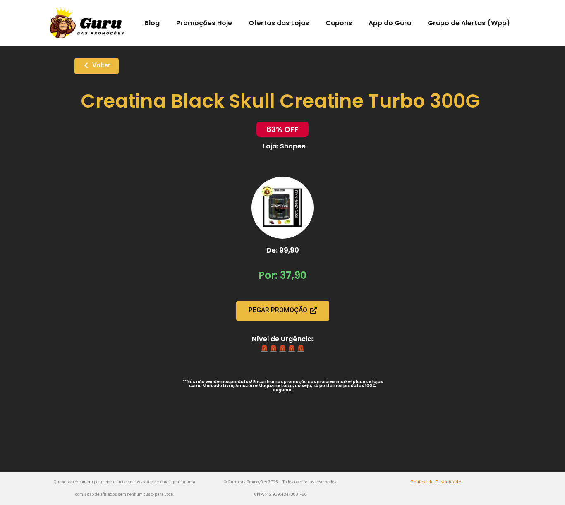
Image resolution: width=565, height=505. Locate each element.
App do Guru (390, 23)
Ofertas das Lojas (279, 23)
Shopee (293, 146)
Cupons (339, 23)
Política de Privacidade (435, 482)
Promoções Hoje (204, 23)
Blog (152, 23)
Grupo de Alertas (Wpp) (469, 23)
